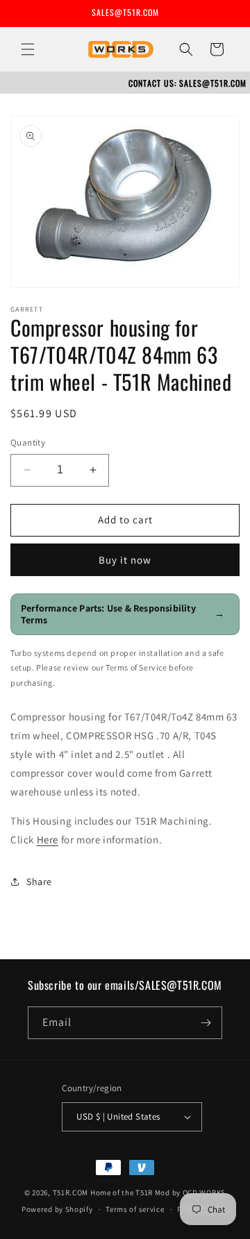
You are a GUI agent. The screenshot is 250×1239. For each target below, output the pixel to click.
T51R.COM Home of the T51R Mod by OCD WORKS (139, 1192)
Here (47, 839)
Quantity (27, 442)
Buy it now (125, 559)
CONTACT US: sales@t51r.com (187, 83)
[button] (27, 49)
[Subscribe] (206, 1022)
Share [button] (39, 881)
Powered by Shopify (57, 1209)
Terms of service (135, 1209)
